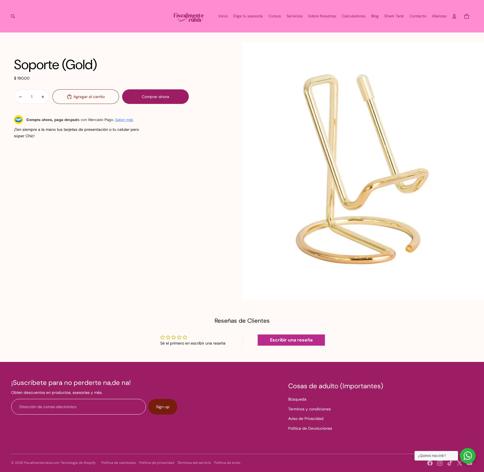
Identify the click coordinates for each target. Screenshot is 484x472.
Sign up (162, 406)
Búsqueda (297, 399)
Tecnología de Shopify (78, 463)
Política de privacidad (156, 463)
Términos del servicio (194, 463)
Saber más (124, 119)
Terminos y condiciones (309, 408)
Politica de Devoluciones (310, 428)
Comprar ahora (155, 96)
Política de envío (227, 463)
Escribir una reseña (291, 340)
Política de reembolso (118, 463)
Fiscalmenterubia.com (41, 463)
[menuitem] (223, 16)
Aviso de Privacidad (306, 418)
